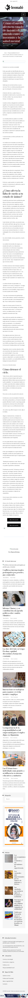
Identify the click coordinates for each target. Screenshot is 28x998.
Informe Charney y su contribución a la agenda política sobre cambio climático (13, 612)
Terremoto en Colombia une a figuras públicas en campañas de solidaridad (18, 904)
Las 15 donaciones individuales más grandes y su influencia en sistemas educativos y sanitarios (13, 772)
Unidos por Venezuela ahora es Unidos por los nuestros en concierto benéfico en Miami (18, 918)
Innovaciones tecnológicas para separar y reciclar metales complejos (13, 692)
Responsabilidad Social (8, 20)
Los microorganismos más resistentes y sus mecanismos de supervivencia (13, 946)
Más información (14, 519)
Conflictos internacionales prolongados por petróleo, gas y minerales (13, 572)
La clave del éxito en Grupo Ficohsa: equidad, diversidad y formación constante (14, 652)
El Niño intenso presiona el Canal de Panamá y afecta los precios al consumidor (13, 950)
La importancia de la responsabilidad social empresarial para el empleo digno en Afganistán (14, 731)
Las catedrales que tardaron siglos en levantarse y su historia (18, 892)
